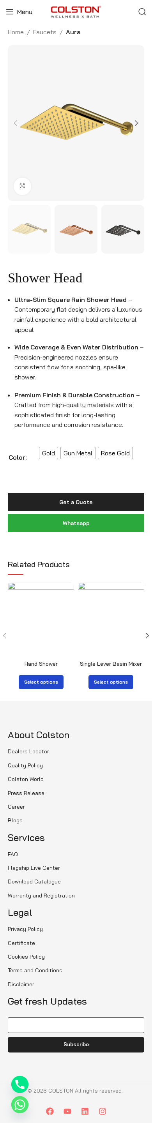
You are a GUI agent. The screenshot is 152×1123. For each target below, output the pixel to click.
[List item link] (35, 751)
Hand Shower (41, 663)
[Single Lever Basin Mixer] (111, 620)
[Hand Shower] (41, 620)
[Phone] (19, 1084)
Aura (73, 32)
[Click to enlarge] (22, 186)
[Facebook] (50, 1111)
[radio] (48, 453)
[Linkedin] (85, 1111)
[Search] (142, 11)
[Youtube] (67, 1111)
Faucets (45, 32)
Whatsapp (76, 523)
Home (16, 32)
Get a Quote (76, 502)
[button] (15, 123)
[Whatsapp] (19, 1104)
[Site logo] (76, 11)
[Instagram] (102, 1111)
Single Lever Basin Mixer (111, 663)
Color (17, 457)
